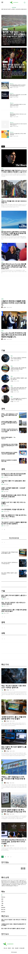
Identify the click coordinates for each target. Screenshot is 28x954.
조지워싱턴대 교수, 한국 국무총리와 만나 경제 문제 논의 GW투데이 (9, 446)
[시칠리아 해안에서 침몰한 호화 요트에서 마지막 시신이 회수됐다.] (14, 288)
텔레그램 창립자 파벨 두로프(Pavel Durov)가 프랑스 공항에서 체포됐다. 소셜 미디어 (14, 171)
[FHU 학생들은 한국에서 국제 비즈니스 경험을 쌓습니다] (5, 115)
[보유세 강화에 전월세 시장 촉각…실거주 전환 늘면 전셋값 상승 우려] (23, 422)
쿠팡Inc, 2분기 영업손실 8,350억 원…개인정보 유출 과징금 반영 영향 (9, 415)
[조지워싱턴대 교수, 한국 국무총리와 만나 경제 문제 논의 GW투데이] (23, 445)
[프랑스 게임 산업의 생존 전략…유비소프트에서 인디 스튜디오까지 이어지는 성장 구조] (5, 389)
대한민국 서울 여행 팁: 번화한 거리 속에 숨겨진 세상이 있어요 (18, 105)
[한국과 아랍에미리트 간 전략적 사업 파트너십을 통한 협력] (23, 453)
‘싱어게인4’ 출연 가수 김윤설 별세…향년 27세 (13, 481)
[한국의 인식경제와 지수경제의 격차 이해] (23, 460)
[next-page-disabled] (4, 542)
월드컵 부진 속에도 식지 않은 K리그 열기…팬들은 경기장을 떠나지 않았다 (14, 34)
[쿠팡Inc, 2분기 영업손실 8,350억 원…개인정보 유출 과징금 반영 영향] (23, 415)
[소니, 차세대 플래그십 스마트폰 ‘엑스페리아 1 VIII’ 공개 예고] (5, 399)
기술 (11, 355)
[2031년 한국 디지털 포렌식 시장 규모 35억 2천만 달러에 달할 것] (5, 95)
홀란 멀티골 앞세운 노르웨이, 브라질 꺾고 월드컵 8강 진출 (14, 66)
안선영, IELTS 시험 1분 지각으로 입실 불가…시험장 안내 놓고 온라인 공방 (13, 474)
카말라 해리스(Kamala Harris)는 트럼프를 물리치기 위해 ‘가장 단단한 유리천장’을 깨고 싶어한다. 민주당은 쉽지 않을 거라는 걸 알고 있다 (13, 266)
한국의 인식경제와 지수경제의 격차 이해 (9, 460)
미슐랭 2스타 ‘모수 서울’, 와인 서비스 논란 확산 (13, 503)
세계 (2, 168)
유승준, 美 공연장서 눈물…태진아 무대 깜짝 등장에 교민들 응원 (13, 495)
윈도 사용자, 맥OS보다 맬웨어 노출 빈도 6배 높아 (14, 596)
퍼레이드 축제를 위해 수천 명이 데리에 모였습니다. (14, 201)
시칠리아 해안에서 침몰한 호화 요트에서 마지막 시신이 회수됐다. (13, 303)
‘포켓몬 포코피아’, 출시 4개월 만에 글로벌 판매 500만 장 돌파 (18, 368)
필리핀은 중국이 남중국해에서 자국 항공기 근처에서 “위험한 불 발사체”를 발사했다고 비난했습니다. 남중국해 (13, 233)
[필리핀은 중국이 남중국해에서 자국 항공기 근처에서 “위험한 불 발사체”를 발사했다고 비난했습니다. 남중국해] (14, 219)
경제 (2, 782)
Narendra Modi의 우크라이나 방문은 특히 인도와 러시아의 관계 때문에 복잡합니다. (13, 335)
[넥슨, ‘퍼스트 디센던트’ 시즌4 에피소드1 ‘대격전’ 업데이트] (5, 358)
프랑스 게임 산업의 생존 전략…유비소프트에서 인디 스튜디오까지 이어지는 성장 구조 (19, 389)
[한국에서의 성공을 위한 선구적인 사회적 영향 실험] (5, 134)
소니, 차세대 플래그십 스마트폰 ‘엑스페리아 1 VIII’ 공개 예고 (18, 399)
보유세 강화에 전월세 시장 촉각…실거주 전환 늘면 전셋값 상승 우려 (9, 423)
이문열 (12, 360)
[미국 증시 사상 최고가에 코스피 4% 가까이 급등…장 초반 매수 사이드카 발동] (23, 430)
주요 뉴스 (5, 29)
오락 (2, 477)
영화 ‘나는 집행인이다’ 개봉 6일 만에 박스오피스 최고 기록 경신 (14, 515)
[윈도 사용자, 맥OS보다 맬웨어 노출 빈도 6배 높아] (5, 379)
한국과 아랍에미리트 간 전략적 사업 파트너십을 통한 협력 (9, 453)
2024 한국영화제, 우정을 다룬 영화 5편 (12, 509)
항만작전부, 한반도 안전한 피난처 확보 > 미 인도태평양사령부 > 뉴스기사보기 (18, 85)
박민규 (11, 87)
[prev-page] (2, 529)
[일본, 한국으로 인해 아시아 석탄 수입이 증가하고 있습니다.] (5, 124)
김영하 (4, 307)
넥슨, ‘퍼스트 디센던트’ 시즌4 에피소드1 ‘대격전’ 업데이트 (18, 358)
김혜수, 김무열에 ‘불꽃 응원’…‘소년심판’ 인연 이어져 (13, 488)
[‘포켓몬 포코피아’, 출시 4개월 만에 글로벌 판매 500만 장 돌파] (5, 368)
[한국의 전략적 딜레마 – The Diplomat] (23, 438)
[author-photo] (2, 307)
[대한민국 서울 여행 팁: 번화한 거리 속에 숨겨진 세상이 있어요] (5, 105)
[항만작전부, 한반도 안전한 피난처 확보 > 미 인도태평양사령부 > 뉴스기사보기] (5, 85)
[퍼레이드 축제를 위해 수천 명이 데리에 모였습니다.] (14, 189)
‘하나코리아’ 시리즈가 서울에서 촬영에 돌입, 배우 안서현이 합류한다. (14, 523)
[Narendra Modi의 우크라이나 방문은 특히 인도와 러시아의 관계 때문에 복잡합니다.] (14, 320)
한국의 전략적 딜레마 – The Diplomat (8, 438)
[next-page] (4, 529)
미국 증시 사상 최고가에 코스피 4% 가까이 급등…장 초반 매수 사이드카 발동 (9, 430)
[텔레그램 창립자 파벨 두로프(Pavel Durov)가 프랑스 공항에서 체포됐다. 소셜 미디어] (14, 158)
